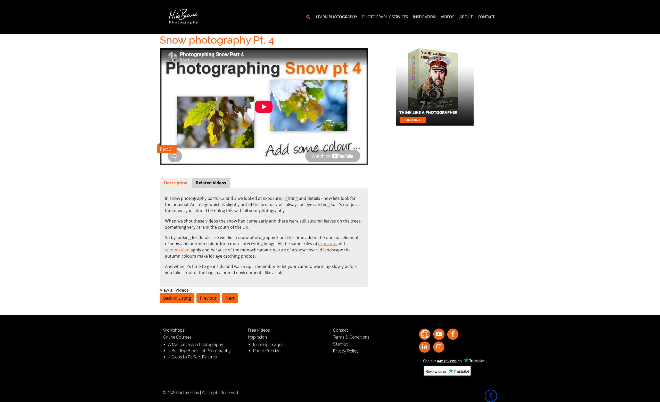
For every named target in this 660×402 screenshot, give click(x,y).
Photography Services (385, 16)
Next (230, 298)
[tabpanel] (264, 235)
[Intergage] (457, 396)
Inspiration (424, 16)
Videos (447, 16)
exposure (327, 244)
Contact (486, 16)
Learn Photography (336, 16)
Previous (208, 298)
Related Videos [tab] (211, 183)
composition (177, 250)
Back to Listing (177, 298)
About (466, 16)
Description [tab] (176, 183)
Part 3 (165, 149)
